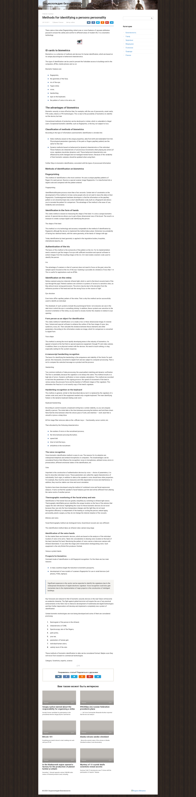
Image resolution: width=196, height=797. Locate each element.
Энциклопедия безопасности (62, 3)
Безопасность (131, 33)
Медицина (130, 44)
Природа (129, 51)
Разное (61, 22)
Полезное (129, 48)
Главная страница (47, 14)
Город (128, 36)
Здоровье (129, 40)
